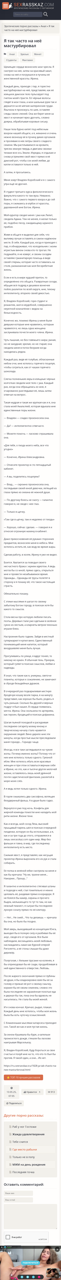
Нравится (33, 1091)
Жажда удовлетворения (28, 1134)
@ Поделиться (13, 1103)
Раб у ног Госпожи (24, 1126)
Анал (43, 26)
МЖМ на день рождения (28, 1164)
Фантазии (27, 60)
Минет (37, 54)
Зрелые (24, 54)
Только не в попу (23, 1157)
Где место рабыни (24, 1149)
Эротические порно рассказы (21, 26)
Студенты (11, 60)
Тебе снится (20, 1142)
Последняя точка (23, 1172)
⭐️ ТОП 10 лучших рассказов (23, 1077)
